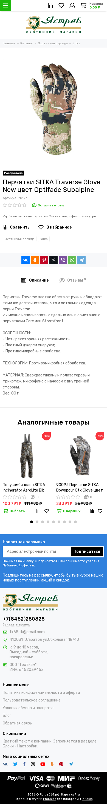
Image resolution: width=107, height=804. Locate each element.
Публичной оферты (18, 565)
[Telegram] (81, 260)
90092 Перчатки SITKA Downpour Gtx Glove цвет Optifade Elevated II (79, 488)
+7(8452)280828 (24, 619)
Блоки (8, 746)
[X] (53, 260)
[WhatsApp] (72, 260)
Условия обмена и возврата (28, 708)
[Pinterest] (44, 260)
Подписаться (87, 551)
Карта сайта (70, 794)
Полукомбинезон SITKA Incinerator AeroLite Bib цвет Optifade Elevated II (25, 488)
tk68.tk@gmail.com (27, 632)
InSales (87, 799)
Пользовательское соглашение (32, 700)
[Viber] (63, 260)
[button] (31, 522)
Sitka (44, 239)
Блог (7, 715)
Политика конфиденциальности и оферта (41, 692)
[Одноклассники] (35, 260)
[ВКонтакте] (25, 260)
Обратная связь (17, 723)
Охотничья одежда (20, 239)
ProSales (49, 799)
